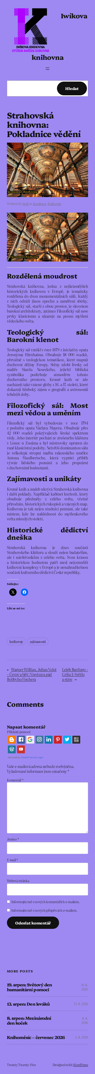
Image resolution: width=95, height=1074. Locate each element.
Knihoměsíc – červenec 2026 (36, 1037)
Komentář (15, 780)
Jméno (13, 839)
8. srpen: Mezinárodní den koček (29, 1020)
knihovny (16, 641)
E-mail (12, 860)
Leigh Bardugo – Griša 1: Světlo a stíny (75, 674)
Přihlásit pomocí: (19, 731)
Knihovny (54, 203)
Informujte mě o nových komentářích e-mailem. (45, 901)
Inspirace (39, 203)
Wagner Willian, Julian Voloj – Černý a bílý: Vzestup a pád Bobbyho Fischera (31, 674)
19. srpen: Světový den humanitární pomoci (29, 987)
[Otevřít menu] (47, 68)
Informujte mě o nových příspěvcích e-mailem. (44, 910)
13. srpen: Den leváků (28, 1003)
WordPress (80, 1064)
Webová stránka (18, 881)
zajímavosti (38, 641)
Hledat (72, 88)
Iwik (25, 203)
